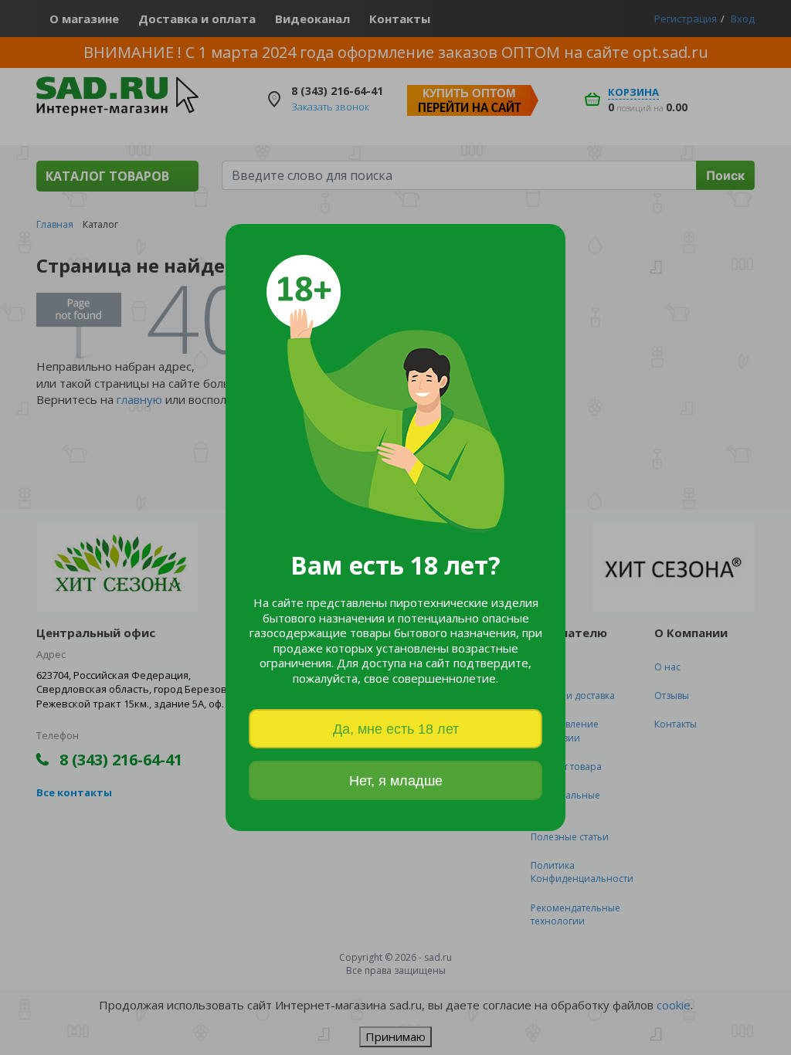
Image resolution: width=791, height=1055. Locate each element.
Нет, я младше (396, 781)
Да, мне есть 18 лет (396, 729)
